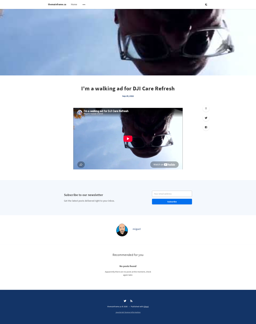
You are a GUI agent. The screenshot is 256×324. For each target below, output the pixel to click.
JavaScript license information (128, 312)
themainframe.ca (57, 4)
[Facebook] (206, 127)
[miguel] (122, 230)
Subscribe (172, 201)
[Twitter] (206, 118)
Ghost (146, 306)
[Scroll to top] (206, 108)
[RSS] (131, 301)
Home (74, 4)
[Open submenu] (84, 4)
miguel (137, 229)
